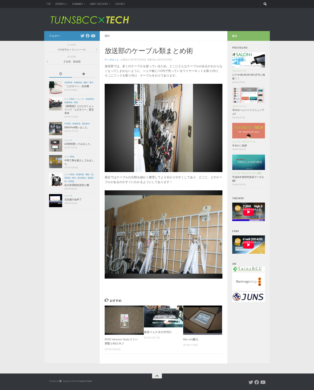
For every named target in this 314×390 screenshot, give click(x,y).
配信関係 (82, 178)
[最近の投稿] (60, 74)
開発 (76, 102)
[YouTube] (93, 36)
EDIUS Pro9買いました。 (77, 127)
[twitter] (82, 36)
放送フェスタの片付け (158, 332)
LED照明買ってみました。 (78, 143)
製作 (91, 82)
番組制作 (86, 124)
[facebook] (88, 36)
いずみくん (113, 59)
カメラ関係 (69, 99)
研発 (259, 173)
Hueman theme (85, 381)
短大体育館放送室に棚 (76, 185)
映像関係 (78, 82)
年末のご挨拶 (239, 145)
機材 (107, 35)
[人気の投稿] (83, 74)
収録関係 (68, 82)
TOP (48, 4)
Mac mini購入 (190, 339)
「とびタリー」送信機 (76, 86)
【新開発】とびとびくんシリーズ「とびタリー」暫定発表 (79, 110)
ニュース (80, 99)
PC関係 (67, 124)
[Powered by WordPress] (60, 381)
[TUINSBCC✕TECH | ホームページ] (89, 20)
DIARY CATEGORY (99, 4)
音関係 (71, 181)
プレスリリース (239, 71)
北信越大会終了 (73, 199)
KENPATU (60, 4)
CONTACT (120, 4)
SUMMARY (77, 4)
